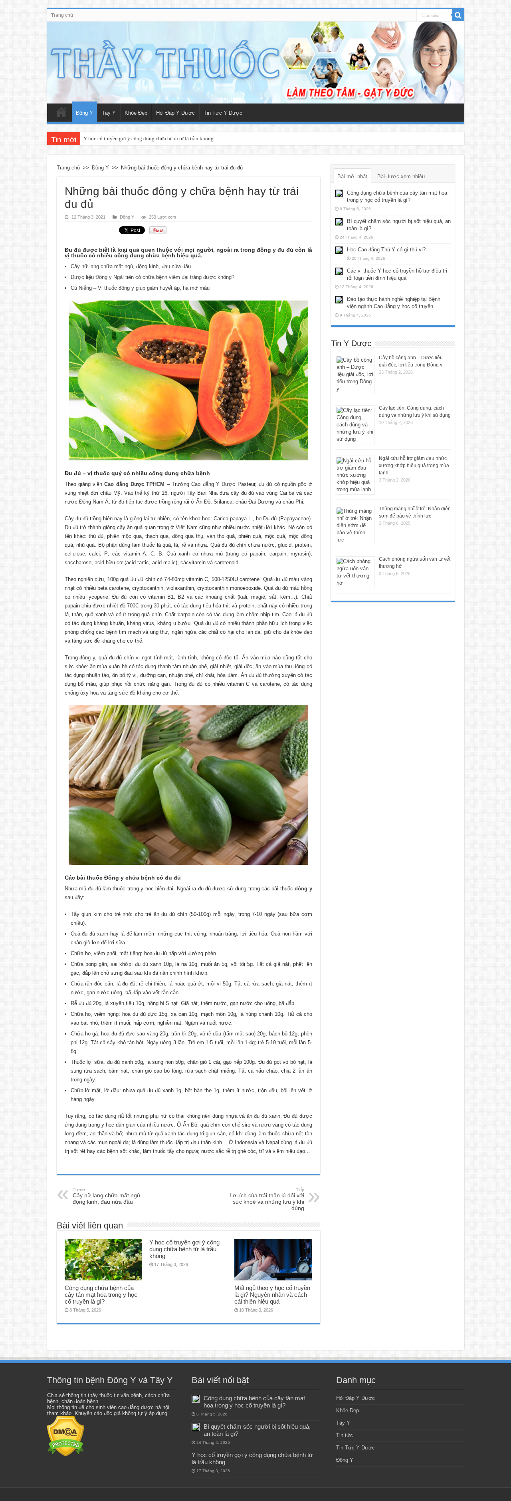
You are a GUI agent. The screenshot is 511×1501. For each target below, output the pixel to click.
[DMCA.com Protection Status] (65, 1436)
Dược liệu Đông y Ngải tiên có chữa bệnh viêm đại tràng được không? (152, 277)
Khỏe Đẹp (136, 113)
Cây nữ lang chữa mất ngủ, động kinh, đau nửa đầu (131, 266)
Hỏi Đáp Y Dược (175, 113)
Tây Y (109, 113)
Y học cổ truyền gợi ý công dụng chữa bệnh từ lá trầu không (148, 138)
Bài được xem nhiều (401, 176)
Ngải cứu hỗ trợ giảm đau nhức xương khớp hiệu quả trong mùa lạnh (414, 466)
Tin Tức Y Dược (223, 113)
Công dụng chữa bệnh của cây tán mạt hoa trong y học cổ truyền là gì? (101, 1294)
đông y (303, 889)
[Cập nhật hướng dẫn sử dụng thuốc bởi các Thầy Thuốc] (255, 63)
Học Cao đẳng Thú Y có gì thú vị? (386, 250)
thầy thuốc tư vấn (108, 1395)
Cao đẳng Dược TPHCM (134, 484)
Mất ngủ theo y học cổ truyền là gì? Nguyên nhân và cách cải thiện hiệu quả (272, 1294)
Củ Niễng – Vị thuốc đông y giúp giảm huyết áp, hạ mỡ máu (140, 288)
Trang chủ (62, 15)
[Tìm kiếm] (458, 15)
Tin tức (344, 1435)
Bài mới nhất (352, 176)
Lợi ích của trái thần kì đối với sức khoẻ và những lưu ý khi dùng (267, 1199)
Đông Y (84, 113)
